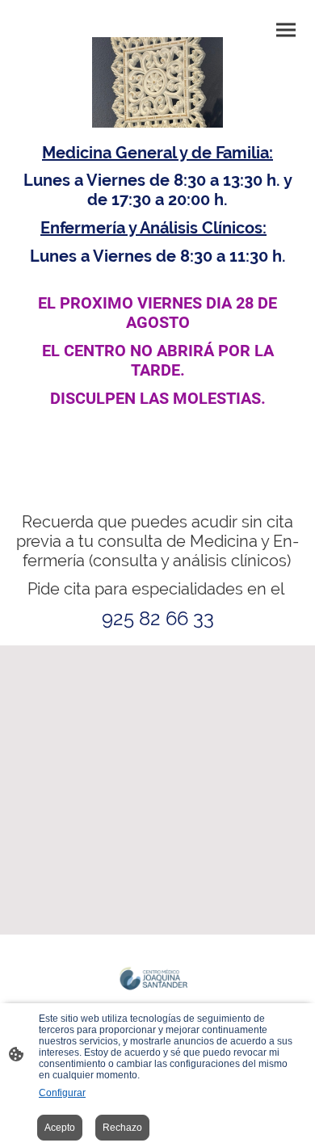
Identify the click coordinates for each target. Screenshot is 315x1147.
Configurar (62, 1093)
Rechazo (122, 1127)
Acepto (59, 1127)
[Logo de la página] (157, 982)
